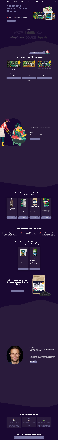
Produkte (8, 1)
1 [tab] (27, 80)
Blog (37, 1)
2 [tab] (28, 80)
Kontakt (42, 1)
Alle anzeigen (29, 220)
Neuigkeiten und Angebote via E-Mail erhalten (19, 439)
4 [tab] (30, 80)
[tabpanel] (14, 69)
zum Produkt (11, 217)
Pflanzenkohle (15, 1)
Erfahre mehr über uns (33, 361)
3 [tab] (29, 80)
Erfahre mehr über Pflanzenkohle (34, 138)
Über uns (21, 1)
